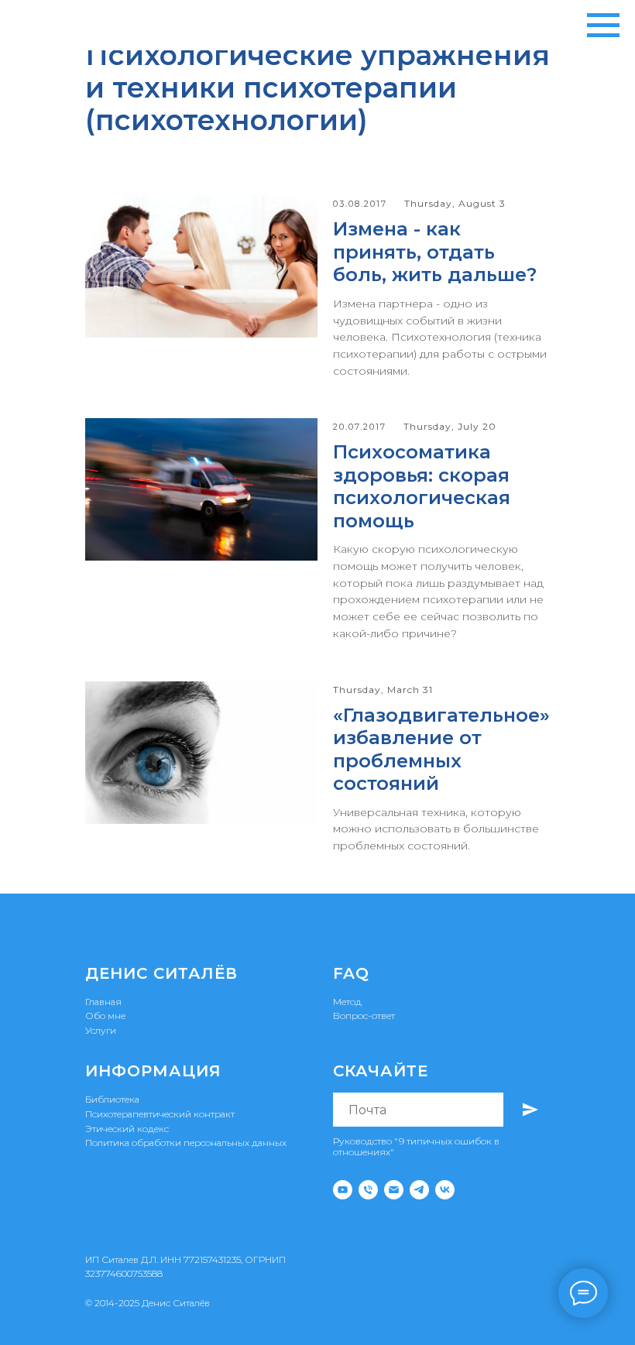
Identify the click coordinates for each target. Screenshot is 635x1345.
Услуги (100, 1030)
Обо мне (105, 1015)
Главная (103, 1001)
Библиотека (112, 1099)
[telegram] (419, 1189)
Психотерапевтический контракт (160, 1114)
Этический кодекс (127, 1128)
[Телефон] (368, 1189)
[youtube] (342, 1189)
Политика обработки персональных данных (186, 1142)
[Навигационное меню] (603, 25)
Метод (347, 1001)
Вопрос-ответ (364, 1015)
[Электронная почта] (393, 1189)
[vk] (445, 1189)
